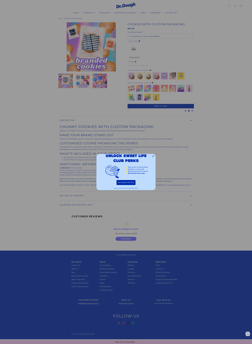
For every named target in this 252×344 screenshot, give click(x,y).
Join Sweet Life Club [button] (126, 182)
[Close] (153, 156)
